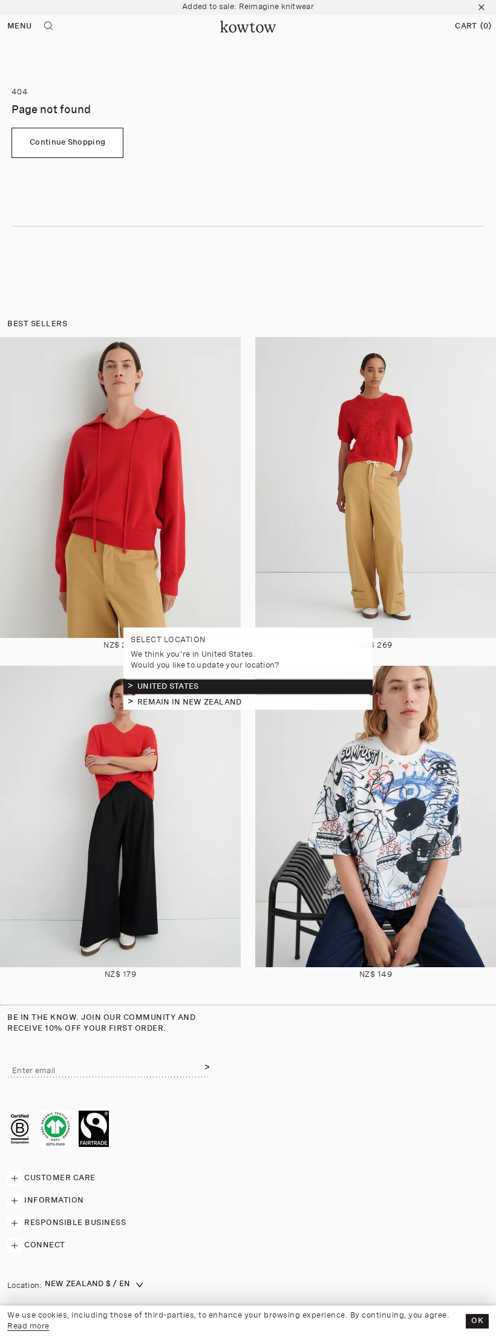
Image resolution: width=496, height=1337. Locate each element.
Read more (28, 1326)
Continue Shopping (67, 142)
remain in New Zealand (189, 702)
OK (477, 1321)
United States (167, 687)
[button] (473, 26)
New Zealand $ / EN (88, 1284)
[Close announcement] (481, 7)
